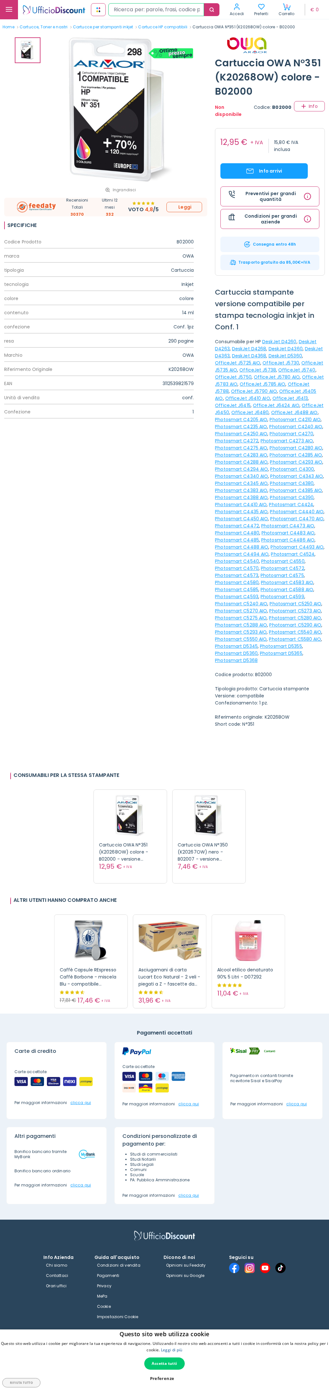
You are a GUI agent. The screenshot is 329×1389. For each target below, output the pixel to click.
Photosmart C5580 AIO (295, 639)
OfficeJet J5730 (280, 363)
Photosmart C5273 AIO (295, 611)
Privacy (104, 1286)
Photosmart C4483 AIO (288, 533)
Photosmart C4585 (236, 589)
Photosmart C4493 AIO (297, 547)
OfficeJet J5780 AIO (277, 377)
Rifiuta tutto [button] (21, 1383)
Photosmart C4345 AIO (241, 483)
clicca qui (80, 1102)
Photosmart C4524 (293, 554)
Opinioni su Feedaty (186, 1265)
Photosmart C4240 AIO (295, 426)
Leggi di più (171, 1350)
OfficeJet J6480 (250, 412)
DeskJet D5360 (285, 356)
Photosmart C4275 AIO (241, 448)
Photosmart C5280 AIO (295, 618)
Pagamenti (108, 1275)
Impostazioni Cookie (117, 1316)
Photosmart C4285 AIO (296, 455)
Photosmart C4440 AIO (297, 511)
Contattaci (57, 1275)
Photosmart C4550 (283, 561)
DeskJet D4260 (279, 341)
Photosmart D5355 (281, 646)
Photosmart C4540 (237, 561)
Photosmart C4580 (237, 582)
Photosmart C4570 (237, 568)
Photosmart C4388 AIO (241, 497)
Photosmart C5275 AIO (241, 618)
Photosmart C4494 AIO (242, 554)
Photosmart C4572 (282, 568)
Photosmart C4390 (292, 497)
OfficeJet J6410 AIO (247, 398)
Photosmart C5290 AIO (295, 625)
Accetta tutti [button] (164, 1363)
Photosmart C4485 (237, 540)
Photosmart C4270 (291, 433)
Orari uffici (56, 1286)
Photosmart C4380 (292, 483)
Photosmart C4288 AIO (241, 462)
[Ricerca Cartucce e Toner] (98, 9)
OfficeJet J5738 (257, 370)
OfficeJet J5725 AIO (237, 363)
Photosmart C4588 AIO (287, 589)
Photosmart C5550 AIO (241, 639)
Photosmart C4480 (237, 533)
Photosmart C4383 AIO (241, 490)
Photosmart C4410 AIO (241, 504)
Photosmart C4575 (282, 575)
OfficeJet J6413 (290, 398)
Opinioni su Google (185, 1275)
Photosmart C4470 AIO (297, 518)
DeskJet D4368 (249, 356)
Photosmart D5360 (236, 653)
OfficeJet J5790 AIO (254, 391)
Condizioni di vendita (118, 1265)
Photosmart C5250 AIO (295, 603)
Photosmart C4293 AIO (296, 462)
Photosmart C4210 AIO (295, 419)
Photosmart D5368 (236, 660)
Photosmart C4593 (236, 596)
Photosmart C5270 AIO (241, 611)
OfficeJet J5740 (297, 370)
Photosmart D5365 (281, 653)
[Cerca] (211, 9)
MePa (102, 1296)
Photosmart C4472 (237, 526)
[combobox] (156, 9)
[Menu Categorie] (9, 9)
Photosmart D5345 (236, 646)
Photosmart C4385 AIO (296, 490)
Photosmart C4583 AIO (287, 582)
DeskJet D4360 (286, 348)
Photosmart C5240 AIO (241, 603)
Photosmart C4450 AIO (241, 518)
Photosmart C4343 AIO (296, 476)
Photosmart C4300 (292, 469)
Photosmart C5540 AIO (295, 632)
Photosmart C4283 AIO (241, 455)
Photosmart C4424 (291, 504)
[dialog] (164, 1359)
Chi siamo (56, 1265)
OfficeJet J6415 (233, 405)
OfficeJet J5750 (233, 377)
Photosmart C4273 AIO (287, 441)
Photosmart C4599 (282, 596)
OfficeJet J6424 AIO (276, 405)
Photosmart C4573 (236, 575)
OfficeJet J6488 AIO (294, 412)
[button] (164, 1379)
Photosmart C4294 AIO (241, 469)
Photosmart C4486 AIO (288, 540)
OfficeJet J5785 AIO (262, 384)
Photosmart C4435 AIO (241, 511)
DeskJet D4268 (249, 348)
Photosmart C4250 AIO (241, 433)
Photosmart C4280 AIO (296, 448)
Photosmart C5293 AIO (241, 632)
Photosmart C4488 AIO (241, 547)
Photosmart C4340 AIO (241, 476)
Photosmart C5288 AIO (241, 625)
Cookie (104, 1306)
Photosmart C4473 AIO (287, 526)
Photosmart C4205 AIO (241, 419)
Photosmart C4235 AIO (241, 426)
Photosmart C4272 (236, 441)
